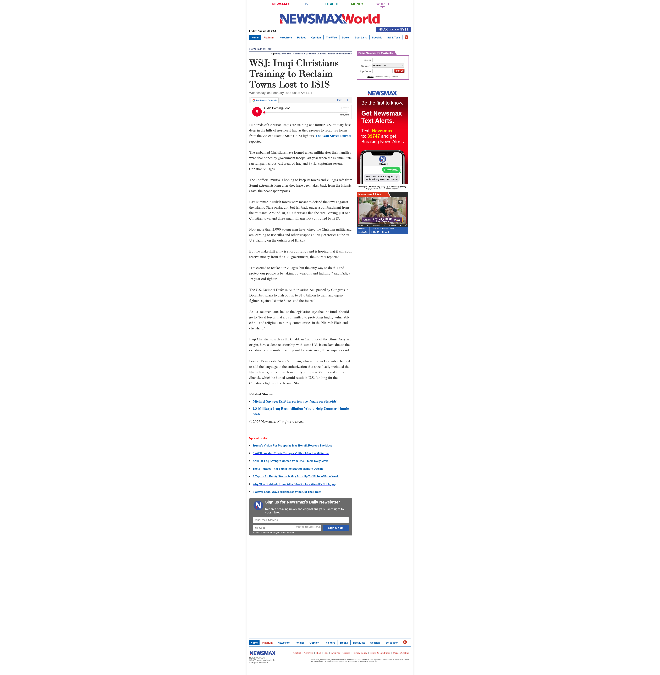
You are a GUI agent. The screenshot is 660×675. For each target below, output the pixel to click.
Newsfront (285, 37)
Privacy (256, 532)
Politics (301, 37)
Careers (346, 652)
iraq (278, 54)
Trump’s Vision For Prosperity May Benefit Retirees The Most (292, 445)
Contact (297, 652)
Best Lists (361, 37)
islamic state (299, 54)
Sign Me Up (336, 528)
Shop (318, 652)
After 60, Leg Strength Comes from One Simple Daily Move (290, 461)
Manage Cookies (401, 652)
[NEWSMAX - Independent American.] (330, 18)
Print (339, 100)
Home (254, 37)
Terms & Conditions (380, 652)
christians (286, 54)
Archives (335, 652)
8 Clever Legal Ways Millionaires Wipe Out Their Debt (287, 491)
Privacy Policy (360, 652)
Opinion (316, 37)
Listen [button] (360, 225)
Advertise (308, 652)
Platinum (269, 37)
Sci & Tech (393, 37)
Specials (377, 37)
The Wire (331, 37)
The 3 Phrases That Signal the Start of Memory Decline (288, 468)
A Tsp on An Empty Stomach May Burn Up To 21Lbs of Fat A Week (296, 476)
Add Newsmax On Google (266, 100)
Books (346, 37)
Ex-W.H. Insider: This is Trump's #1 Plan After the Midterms (291, 453)
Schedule (392, 225)
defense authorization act (340, 54)
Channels (376, 225)
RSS (326, 652)
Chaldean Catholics (316, 54)
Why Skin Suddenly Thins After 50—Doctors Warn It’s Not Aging (294, 484)
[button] (406, 37)
